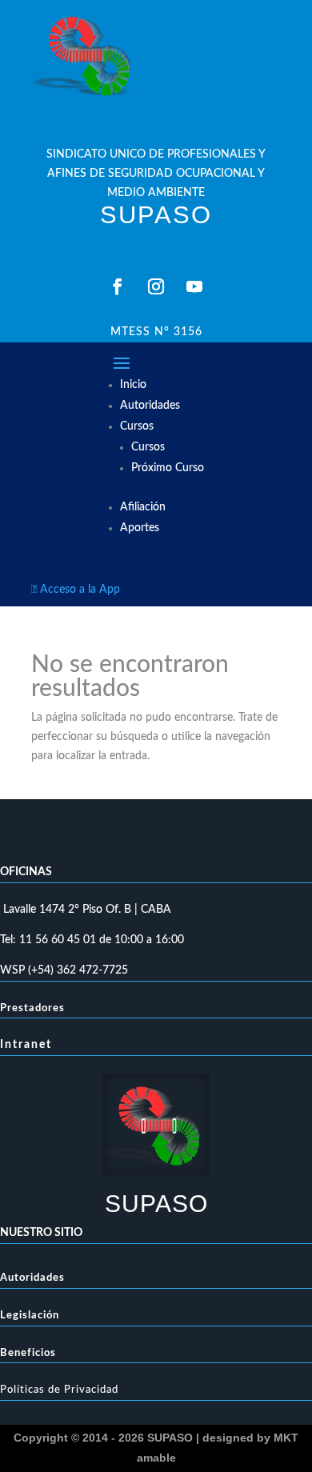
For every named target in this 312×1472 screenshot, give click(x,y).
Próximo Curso (167, 468)
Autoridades (150, 405)
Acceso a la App (75, 589)
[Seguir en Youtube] (194, 286)
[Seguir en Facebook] (118, 286)
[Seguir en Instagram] (156, 286)
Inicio (133, 384)
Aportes (139, 528)
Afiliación (143, 507)
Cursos (137, 426)
